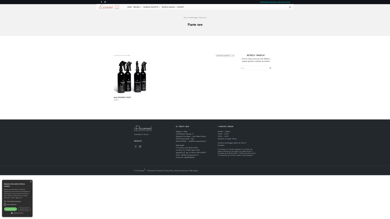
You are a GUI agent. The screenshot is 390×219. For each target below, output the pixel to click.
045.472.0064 (181, 141)
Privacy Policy (169, 170)
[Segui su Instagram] (105, 2)
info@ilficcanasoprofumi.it (197, 141)
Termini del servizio (181, 170)
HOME (129, 7)
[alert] (17, 198)
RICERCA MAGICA (168, 7)
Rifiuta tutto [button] (24, 209)
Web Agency (193, 170)
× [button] (30, 181)
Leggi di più (18, 197)
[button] (5, 201)
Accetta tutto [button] (10, 209)
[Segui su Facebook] (101, 2)
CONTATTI (180, 7)
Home (185, 18)
